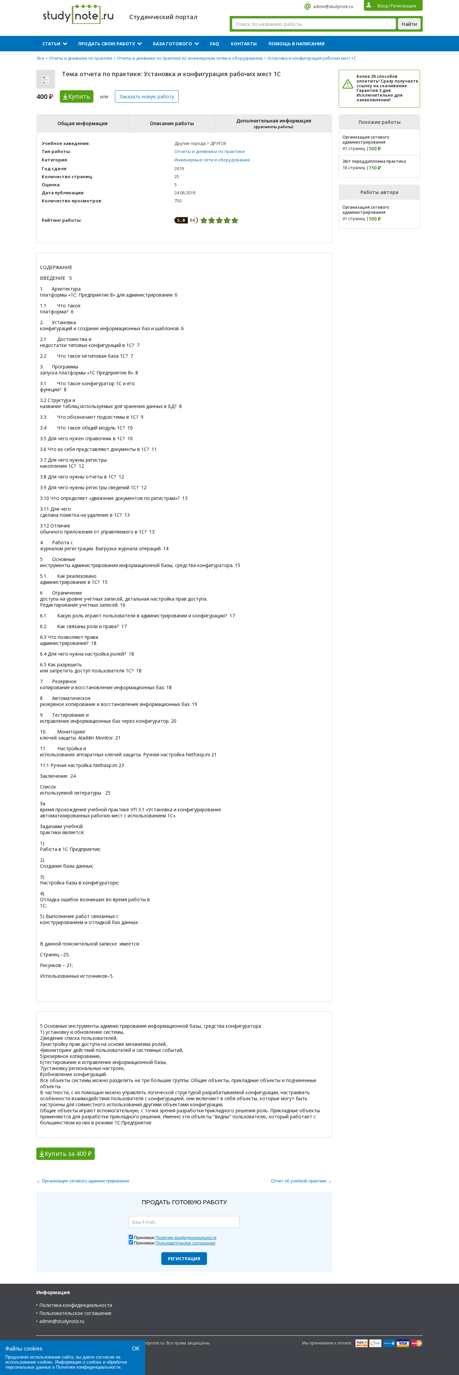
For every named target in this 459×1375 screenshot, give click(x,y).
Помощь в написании (296, 44)
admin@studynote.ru (333, 6)
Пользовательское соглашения (185, 1243)
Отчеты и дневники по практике (81, 58)
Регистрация (184, 1259)
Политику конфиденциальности (186, 1237)
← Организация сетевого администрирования (82, 1180)
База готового (172, 44)
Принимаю (175, 1237)
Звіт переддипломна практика (374, 161)
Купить (79, 96)
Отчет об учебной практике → (301, 1180)
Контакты (244, 44)
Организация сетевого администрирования (365, 139)
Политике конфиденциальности (88, 1367)
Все (40, 58)
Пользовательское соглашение (75, 1313)
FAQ (214, 44)
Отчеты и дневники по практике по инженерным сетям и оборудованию (190, 58)
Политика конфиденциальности (75, 1305)
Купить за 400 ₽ (68, 1154)
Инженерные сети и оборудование (212, 160)
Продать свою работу (106, 44)
